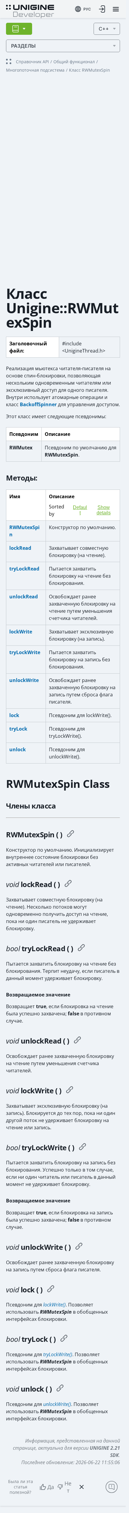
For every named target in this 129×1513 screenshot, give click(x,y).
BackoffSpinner (38, 404)
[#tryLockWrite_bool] (82, 1147)
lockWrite (20, 631)
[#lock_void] (50, 1289)
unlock (17, 749)
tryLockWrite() (57, 1354)
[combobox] (83, 9)
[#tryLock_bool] (64, 1339)
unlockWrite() (57, 1404)
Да (50, 1487)
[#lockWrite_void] (69, 1090)
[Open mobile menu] (116, 9)
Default (80, 510)
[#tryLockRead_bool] (81, 948)
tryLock (18, 728)
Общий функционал (74, 61)
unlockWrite (24, 680)
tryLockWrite (24, 652)
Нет (67, 1486)
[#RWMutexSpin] (70, 834)
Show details (104, 510)
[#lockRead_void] (68, 884)
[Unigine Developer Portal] (30, 11)
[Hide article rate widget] (81, 1487)
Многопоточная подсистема (35, 70)
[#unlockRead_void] (77, 1040)
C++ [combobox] (104, 29)
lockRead (20, 548)
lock (14, 715)
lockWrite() (54, 1304)
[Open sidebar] (19, 29)
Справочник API (32, 61)
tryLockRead (24, 568)
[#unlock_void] (60, 1388)
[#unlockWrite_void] (78, 1247)
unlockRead (23, 596)
